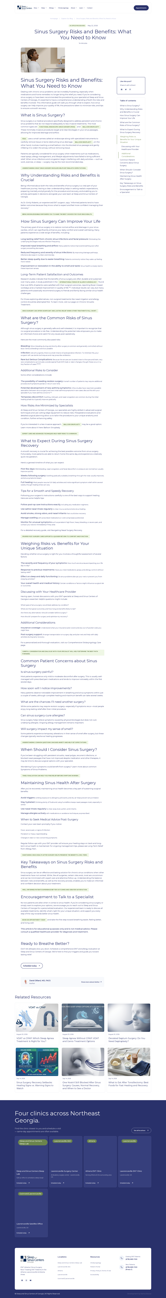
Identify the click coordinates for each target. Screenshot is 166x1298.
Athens (60, 1271)
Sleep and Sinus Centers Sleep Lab (70, 1263)
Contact (89, 8)
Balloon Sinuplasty (52, 427)
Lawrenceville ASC (64, 1267)
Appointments (141, 8)
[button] (36, 8)
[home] (25, 8)
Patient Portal (95, 1267)
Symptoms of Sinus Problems (34, 769)
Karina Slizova (146, 1294)
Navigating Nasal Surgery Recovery (66, 530)
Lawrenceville (62, 1274)
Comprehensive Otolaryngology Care (84, 642)
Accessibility (94, 1274)
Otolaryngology (63, 8)
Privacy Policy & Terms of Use (100, 1271)
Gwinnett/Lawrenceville (66, 1278)
